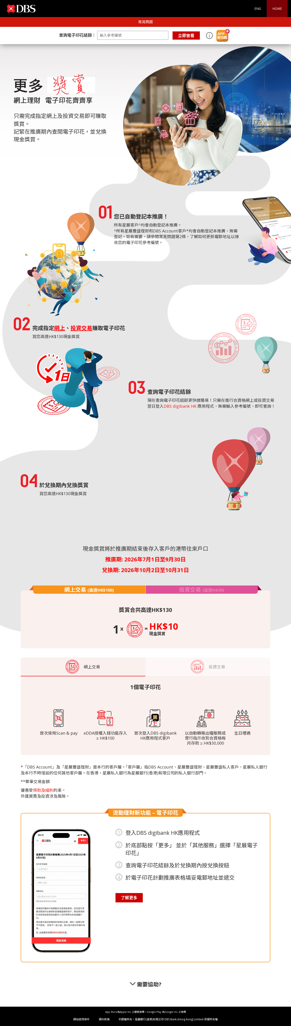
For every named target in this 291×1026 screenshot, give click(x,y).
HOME (277, 8)
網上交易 (89, 589)
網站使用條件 (81, 1019)
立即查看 (186, 35)
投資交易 (201, 589)
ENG (257, 8)
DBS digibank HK (180, 406)
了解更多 (129, 897)
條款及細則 (43, 790)
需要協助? (148, 984)
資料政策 (104, 1019)
